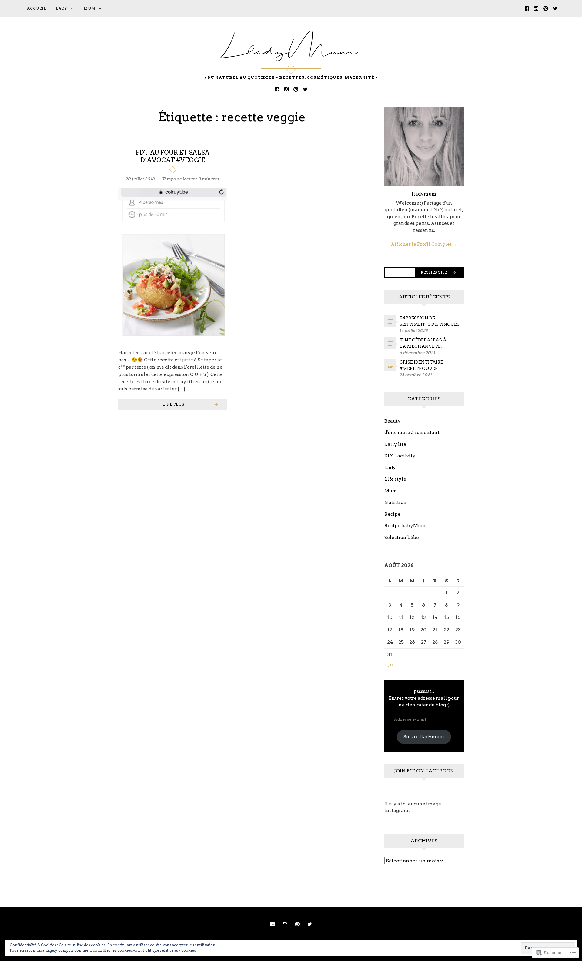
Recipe (392, 514)
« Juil (390, 664)
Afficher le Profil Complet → (424, 244)
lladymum (424, 194)
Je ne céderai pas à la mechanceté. (423, 343)
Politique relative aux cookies (169, 950)
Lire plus (173, 404)
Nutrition (395, 502)
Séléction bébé (401, 537)
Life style (395, 479)
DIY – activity (400, 456)
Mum (89, 8)
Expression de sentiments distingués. (430, 321)
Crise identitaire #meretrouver (421, 365)
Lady (61, 8)
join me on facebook (424, 771)
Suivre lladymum (423, 736)
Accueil (36, 8)
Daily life (395, 444)
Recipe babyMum (405, 525)
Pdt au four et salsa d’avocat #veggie (173, 156)
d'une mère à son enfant (412, 432)
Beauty (392, 421)
